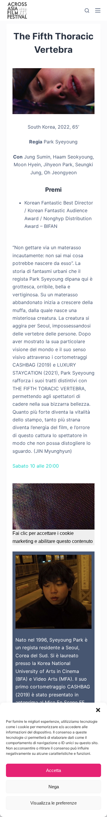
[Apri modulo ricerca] (87, 10)
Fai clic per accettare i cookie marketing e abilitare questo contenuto (52, 537)
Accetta (53, 770)
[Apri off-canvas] (97, 10)
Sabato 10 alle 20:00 (35, 466)
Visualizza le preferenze (53, 802)
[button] (98, 710)
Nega (53, 786)
